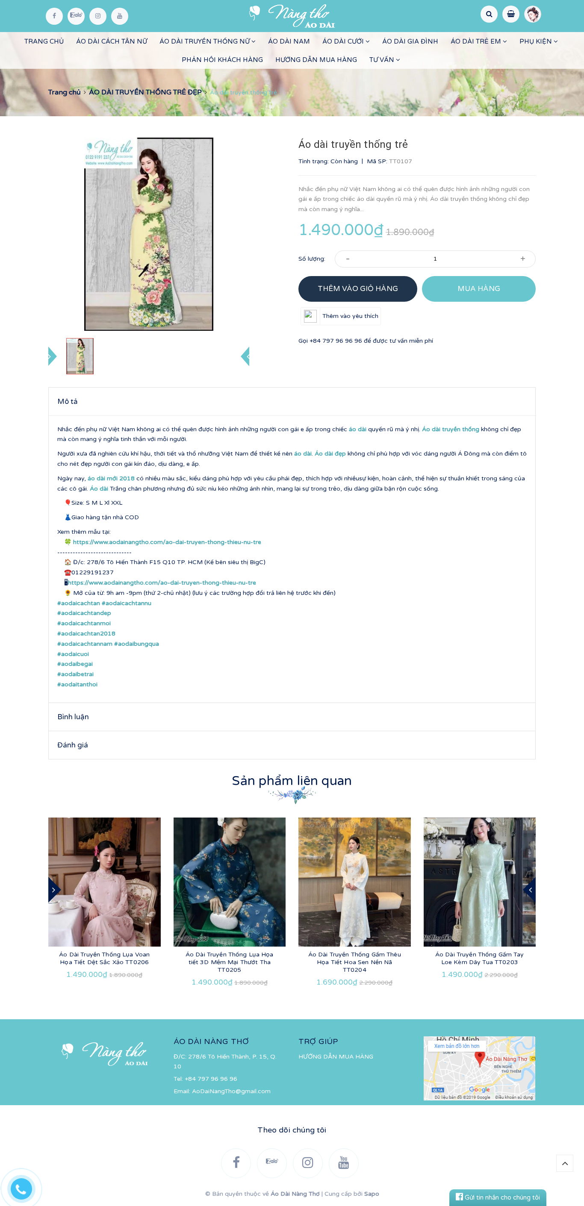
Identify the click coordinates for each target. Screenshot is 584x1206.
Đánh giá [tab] (72, 745)
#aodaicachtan (78, 603)
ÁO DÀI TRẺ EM (477, 41)
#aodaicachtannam (84, 643)
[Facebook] (54, 16)
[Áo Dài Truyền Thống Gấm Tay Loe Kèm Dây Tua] (480, 882)
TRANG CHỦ (44, 41)
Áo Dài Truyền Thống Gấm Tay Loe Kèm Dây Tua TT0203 (479, 958)
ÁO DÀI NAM (289, 41)
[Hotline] (25, 1187)
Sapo (371, 1193)
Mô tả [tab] (67, 401)
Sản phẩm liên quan (292, 781)
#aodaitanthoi (77, 684)
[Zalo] (76, 16)
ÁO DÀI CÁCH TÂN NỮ (111, 41)
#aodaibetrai (75, 674)
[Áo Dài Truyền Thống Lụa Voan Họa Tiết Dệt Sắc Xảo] (104, 882)
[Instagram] (97, 16)
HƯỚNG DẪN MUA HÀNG (316, 60)
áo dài (357, 429)
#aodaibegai (75, 664)
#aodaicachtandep (84, 613)
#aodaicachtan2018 (86, 633)
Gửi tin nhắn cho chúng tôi (501, 1197)
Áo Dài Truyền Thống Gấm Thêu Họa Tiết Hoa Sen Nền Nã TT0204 (354, 962)
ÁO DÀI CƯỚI (344, 41)
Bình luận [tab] (73, 716)
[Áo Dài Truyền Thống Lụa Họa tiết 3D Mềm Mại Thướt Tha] (230, 882)
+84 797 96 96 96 (336, 340)
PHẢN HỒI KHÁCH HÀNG (222, 60)
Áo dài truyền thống (450, 429)
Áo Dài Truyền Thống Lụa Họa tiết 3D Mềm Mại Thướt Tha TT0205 (230, 962)
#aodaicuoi (73, 654)
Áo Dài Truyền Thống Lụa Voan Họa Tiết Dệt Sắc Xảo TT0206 (104, 958)
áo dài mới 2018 (111, 478)
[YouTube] (119, 16)
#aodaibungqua (136, 643)
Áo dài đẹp (330, 453)
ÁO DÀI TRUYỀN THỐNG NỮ (205, 41)
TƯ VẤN (382, 60)
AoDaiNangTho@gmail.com (231, 1091)
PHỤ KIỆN (536, 41)
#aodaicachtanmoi (84, 623)
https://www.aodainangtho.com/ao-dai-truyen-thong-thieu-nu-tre (167, 542)
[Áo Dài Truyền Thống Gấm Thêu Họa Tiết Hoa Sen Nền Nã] (354, 882)
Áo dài (99, 488)
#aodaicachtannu (126, 603)
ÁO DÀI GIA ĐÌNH (410, 41)
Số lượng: (311, 258)
